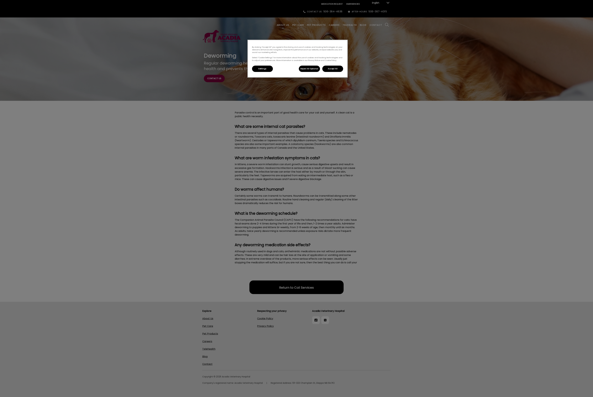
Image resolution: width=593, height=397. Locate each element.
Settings (262, 68)
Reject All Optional (309, 68)
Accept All (333, 68)
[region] (297, 59)
